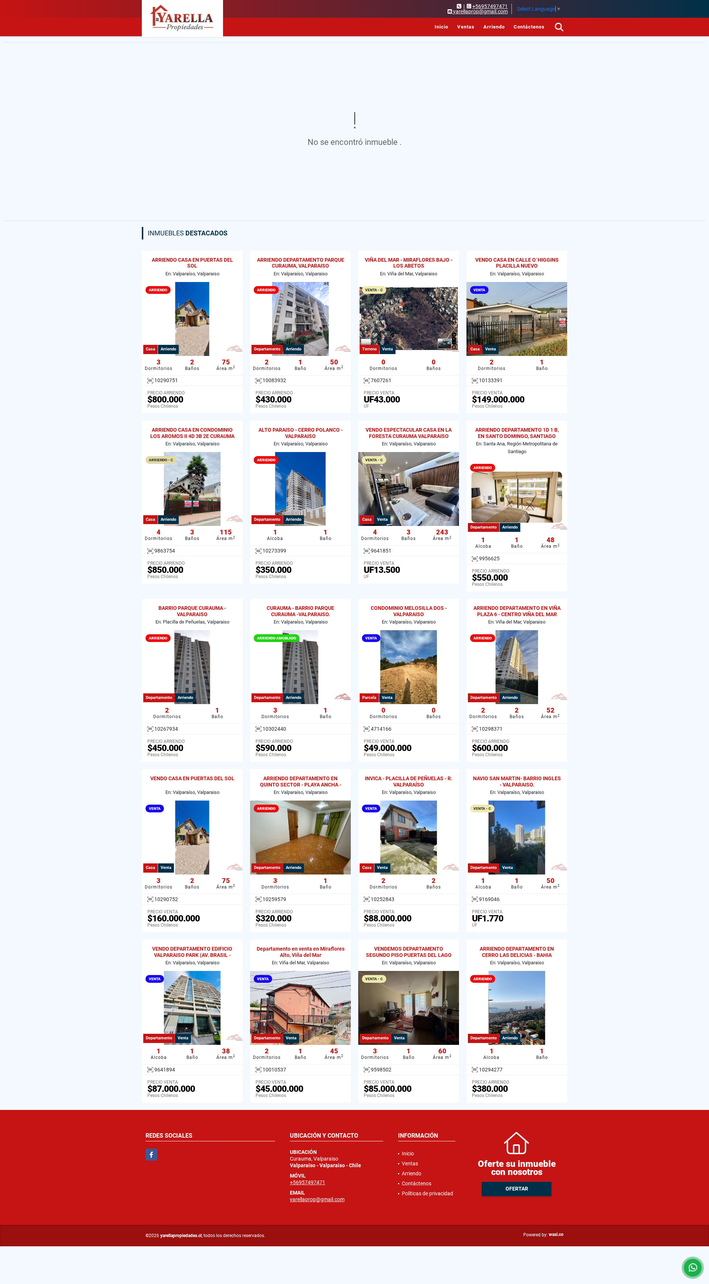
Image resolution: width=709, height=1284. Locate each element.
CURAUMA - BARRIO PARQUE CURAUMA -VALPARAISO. (300, 611)
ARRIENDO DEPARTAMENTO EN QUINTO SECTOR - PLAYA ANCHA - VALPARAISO (300, 784)
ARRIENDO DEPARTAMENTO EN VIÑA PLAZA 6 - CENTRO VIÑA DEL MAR (517, 611)
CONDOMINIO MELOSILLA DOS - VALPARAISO (409, 611)
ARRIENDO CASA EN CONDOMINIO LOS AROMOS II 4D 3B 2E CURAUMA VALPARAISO (192, 436)
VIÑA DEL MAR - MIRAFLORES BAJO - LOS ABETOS (408, 263)
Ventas (466, 27)
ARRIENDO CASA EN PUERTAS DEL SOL (192, 263)
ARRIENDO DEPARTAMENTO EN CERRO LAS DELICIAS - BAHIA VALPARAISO (517, 955)
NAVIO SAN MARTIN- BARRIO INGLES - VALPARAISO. (517, 781)
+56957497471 (490, 6)
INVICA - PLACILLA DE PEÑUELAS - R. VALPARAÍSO (408, 781)
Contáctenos (529, 27)
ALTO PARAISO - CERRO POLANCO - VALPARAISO (300, 433)
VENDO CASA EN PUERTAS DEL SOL (192, 778)
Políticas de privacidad (427, 1193)
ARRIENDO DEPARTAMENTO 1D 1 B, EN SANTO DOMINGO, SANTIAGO (517, 433)
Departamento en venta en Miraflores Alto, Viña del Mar (301, 952)
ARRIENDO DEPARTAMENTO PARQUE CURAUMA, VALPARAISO (300, 263)
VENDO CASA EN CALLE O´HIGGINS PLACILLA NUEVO (517, 263)
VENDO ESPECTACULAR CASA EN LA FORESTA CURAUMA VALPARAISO (409, 433)
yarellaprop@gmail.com (317, 1199)
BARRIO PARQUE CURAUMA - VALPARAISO (192, 611)
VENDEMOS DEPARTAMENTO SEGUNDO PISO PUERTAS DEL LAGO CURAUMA (409, 955)
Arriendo (494, 27)
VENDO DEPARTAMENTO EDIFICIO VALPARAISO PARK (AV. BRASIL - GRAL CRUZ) (192, 955)
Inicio (441, 27)
